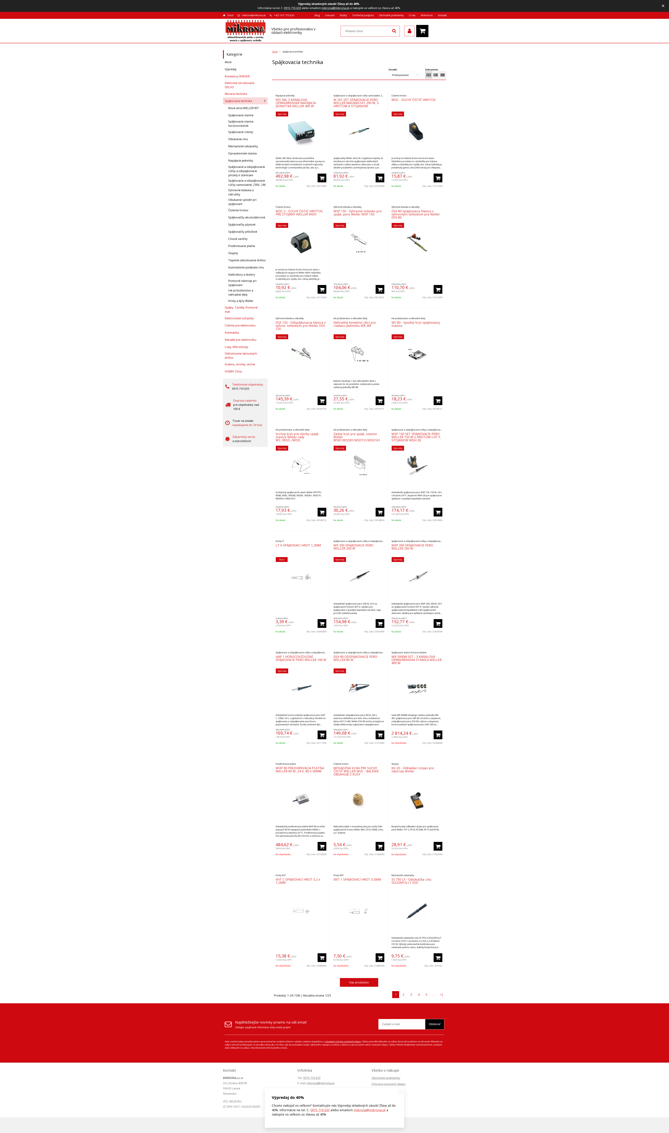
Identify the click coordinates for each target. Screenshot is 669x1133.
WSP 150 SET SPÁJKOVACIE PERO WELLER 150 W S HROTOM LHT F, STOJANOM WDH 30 (416, 437)
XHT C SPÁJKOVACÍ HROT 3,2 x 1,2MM (298, 881)
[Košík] (423, 31)
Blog (317, 15)
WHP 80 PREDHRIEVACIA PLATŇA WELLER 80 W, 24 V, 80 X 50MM (300, 769)
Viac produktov (359, 982)
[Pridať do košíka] (322, 178)
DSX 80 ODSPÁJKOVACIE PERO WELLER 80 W (355, 658)
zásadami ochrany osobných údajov (343, 1041)
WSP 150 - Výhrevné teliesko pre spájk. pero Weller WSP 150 (357, 212)
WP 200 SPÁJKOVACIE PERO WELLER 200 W (353, 546)
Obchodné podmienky (391, 15)
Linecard (329, 15)
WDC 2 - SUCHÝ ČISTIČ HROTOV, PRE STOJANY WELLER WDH (299, 212)
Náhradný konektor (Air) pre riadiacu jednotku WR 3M (354, 324)
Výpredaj (230, 69)
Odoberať (435, 1024)
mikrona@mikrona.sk (335, 8)
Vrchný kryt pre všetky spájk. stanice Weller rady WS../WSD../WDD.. (297, 437)
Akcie (228, 62)
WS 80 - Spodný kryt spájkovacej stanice (415, 324)
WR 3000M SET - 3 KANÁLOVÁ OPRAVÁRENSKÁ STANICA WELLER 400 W (416, 660)
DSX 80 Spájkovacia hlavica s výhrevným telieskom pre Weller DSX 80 (415, 214)
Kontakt (442, 15)
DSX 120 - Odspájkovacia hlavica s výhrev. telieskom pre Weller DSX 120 (301, 325)
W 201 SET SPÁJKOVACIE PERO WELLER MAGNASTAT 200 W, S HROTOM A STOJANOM (356, 103)
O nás (412, 15)
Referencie (427, 15)
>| (441, 995)
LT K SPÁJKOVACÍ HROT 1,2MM (298, 545)
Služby (343, 15)
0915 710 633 (292, 8)
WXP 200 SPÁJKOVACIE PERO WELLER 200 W (412, 546)
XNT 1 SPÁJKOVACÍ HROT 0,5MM (357, 879)
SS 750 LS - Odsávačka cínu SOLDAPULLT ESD (411, 881)
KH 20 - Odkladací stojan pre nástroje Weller (412, 769)
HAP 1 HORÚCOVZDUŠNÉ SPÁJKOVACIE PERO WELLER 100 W (301, 658)
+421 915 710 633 (284, 15)
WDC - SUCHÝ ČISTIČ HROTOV (413, 100)
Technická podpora (363, 15)
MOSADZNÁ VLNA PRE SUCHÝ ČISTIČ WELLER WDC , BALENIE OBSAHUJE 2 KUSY (356, 771)
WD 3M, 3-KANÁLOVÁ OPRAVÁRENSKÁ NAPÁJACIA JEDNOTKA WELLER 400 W (296, 103)
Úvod (230, 15)
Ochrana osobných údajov (389, 1084)
